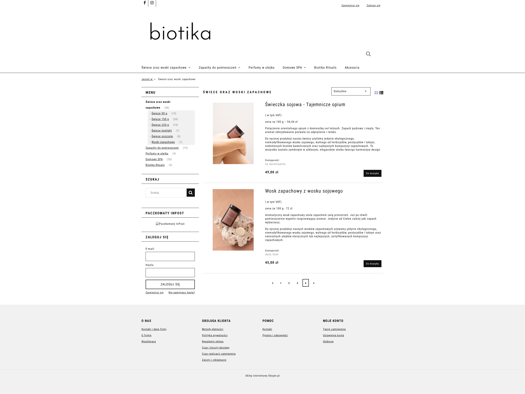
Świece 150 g (160, 119)
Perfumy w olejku (157, 153)
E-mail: (150, 248)
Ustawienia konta (333, 335)
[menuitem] (170, 67)
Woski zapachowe (163, 142)
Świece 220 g (160, 124)
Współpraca (149, 341)
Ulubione (328, 341)
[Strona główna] (262, 31)
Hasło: (150, 265)
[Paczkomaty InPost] (170, 223)
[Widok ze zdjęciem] (376, 91)
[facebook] (145, 3)
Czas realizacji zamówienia (219, 353)
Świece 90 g (159, 113)
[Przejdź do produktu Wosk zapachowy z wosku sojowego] (233, 220)
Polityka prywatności (215, 335)
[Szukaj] (191, 192)
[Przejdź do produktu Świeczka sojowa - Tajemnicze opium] (233, 133)
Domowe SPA (154, 159)
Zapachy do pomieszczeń (162, 147)
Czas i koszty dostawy (215, 347)
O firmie (147, 335)
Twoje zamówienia (334, 329)
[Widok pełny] (381, 91)
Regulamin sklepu (213, 341)
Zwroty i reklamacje (214, 359)
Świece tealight (162, 130)
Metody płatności (212, 329)
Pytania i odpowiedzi (275, 335)
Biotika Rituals (155, 165)
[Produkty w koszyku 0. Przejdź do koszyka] (379, 54)
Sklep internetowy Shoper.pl (262, 375)
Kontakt (267, 329)
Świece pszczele (162, 136)
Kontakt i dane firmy (154, 329)
